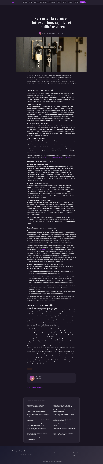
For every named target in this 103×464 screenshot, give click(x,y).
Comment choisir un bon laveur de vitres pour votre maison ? (38, 419)
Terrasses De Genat (18, 451)
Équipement (52, 2)
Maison (70, 2)
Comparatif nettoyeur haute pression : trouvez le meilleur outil (38, 438)
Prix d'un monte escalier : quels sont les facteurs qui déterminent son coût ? (36, 405)
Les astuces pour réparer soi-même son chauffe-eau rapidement (63, 433)
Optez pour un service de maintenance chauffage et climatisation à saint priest (36, 410)
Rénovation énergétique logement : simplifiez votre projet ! (38, 415)
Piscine (76, 2)
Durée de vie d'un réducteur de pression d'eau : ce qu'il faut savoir (64, 429)
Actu (30, 2)
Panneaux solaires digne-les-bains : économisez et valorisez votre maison (62, 405)
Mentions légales (77, 452)
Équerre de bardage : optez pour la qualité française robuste (63, 415)
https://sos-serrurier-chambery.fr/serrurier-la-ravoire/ (56, 157)
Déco (35, 2)
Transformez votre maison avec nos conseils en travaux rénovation (64, 410)
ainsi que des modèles (45, 249)
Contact (74, 455)
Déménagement (43, 2)
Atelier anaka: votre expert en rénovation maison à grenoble (37, 433)
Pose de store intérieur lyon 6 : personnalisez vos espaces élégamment (64, 419)
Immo (59, 2)
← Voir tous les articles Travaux (35, 387)
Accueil (25, 2)
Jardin (64, 2)
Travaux (82, 2)
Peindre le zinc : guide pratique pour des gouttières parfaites (37, 429)
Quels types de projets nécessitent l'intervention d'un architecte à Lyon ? (36, 424)
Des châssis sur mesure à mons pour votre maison (63, 424)
